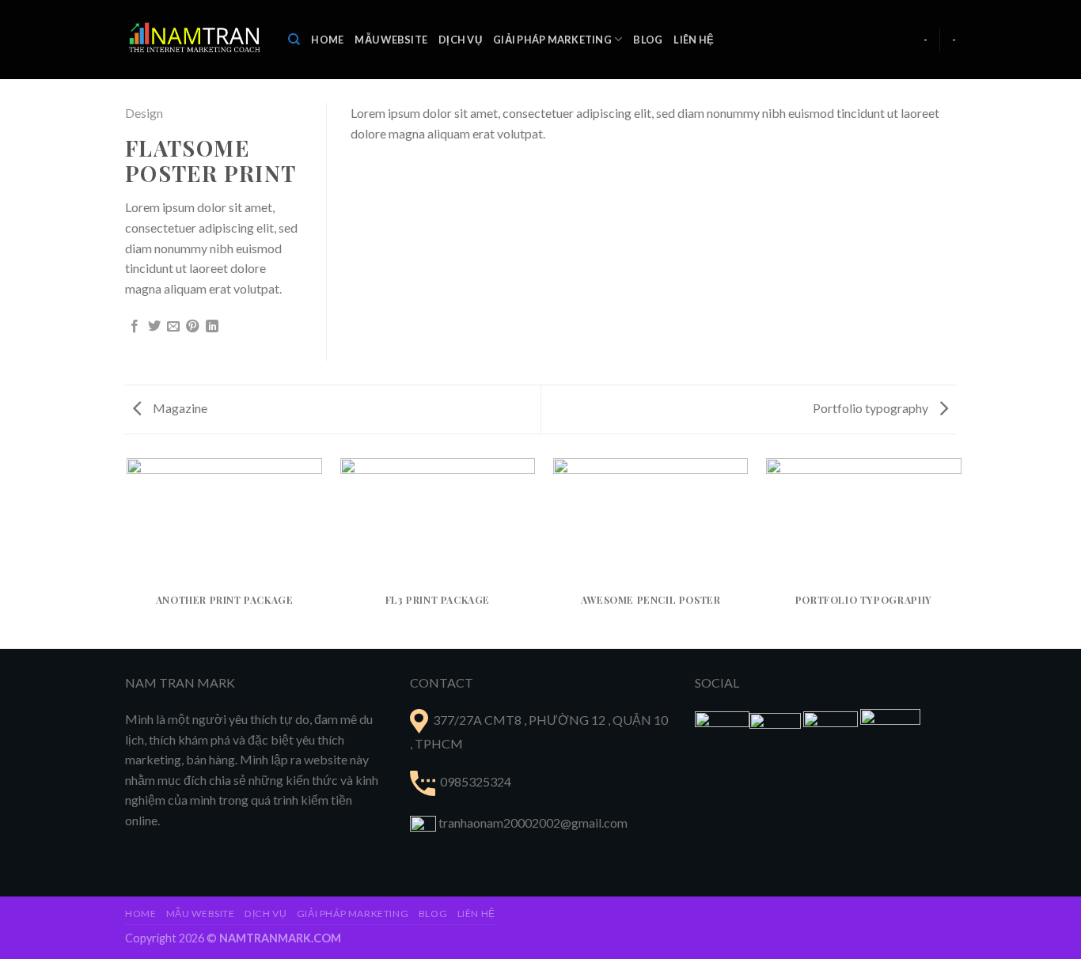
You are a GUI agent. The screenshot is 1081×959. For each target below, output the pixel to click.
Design (144, 112)
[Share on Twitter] (154, 327)
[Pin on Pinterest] (192, 327)
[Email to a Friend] (173, 327)
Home (327, 39)
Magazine (178, 407)
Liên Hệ (693, 39)
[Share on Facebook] (134, 327)
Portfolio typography (872, 407)
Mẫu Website (391, 39)
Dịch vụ (460, 39)
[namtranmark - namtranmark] (194, 39)
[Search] (294, 40)
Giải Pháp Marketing (552, 39)
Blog (647, 39)
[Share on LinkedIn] (212, 327)
